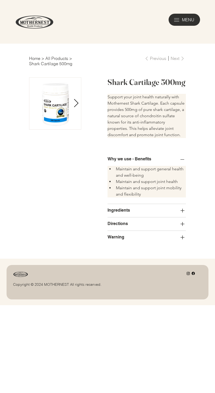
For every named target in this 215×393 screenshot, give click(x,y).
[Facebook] (193, 273)
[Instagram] (188, 273)
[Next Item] (76, 103)
